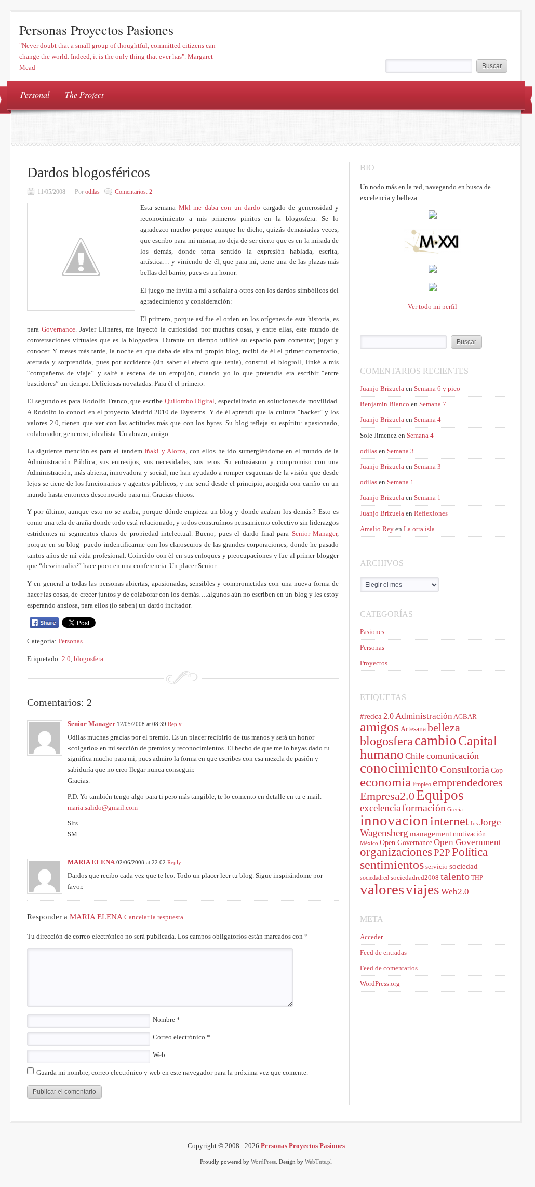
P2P (442, 852)
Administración (423, 716)
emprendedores (468, 782)
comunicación (452, 755)
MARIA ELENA (91, 862)
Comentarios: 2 (133, 191)
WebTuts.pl (318, 1161)
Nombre (166, 1019)
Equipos (440, 795)
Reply (175, 724)
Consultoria (464, 769)
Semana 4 (427, 420)
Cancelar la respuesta (153, 917)
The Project (84, 94)
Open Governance (406, 843)
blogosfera (88, 659)
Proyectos (373, 663)
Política (470, 852)
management (430, 833)
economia (385, 782)
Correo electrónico (181, 1037)
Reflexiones (431, 513)
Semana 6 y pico (437, 388)
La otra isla (419, 529)
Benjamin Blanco (384, 404)
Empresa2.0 (387, 795)
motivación (469, 834)
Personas (70, 641)
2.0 (66, 659)
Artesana (413, 729)
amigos (379, 726)
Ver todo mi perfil (432, 306)
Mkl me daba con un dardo (219, 208)
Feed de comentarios (389, 968)
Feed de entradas (383, 952)
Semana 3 (400, 451)
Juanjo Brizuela (382, 388)
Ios (474, 823)
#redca (371, 716)
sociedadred (374, 877)
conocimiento (399, 768)
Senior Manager (314, 533)
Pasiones (372, 632)
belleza (443, 727)
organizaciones (396, 852)
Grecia (455, 809)
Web (159, 1055)
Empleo (421, 784)
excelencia (380, 807)
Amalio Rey (377, 529)
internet (449, 821)
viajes (422, 890)
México (369, 843)
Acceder (371, 937)
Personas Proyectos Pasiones (96, 29)
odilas (92, 191)
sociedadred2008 (415, 877)
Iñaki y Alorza (163, 451)
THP (477, 877)
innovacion (394, 820)
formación (424, 807)
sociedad (463, 866)
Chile (415, 756)
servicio (436, 867)
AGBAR (465, 716)
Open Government (467, 842)
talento (455, 876)
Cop (497, 770)
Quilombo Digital (190, 401)
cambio (435, 740)
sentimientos (392, 865)
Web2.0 (455, 891)
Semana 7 (432, 404)
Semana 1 (400, 482)
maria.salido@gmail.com (103, 807)
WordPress (263, 1161)
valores (382, 889)
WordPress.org (380, 983)
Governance (58, 329)
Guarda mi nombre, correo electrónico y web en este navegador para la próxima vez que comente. (172, 1072)
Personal (34, 94)
